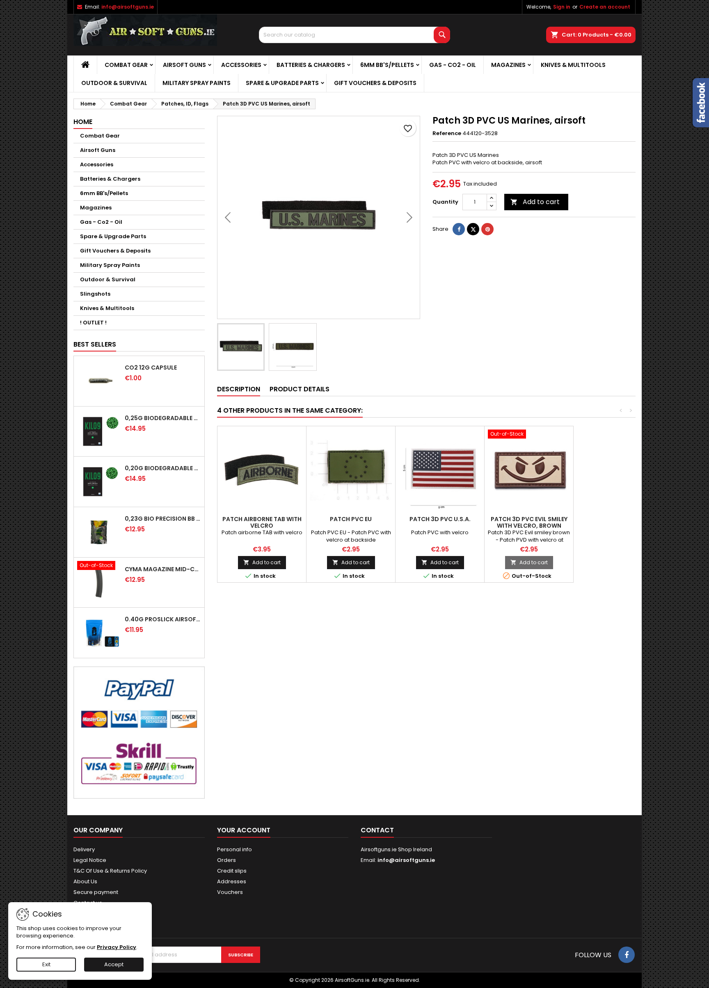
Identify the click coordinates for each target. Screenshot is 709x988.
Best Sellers (94, 344)
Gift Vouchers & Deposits (375, 83)
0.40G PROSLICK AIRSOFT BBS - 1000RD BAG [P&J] (163, 619)
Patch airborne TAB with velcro (262, 522)
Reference (446, 133)
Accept (114, 964)
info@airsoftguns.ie (127, 6)
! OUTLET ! (93, 322)
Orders (226, 860)
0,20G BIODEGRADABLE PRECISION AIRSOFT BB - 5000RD (163, 468)
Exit (46, 964)
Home (82, 121)
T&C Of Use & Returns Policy (110, 871)
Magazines (508, 65)
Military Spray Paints (196, 83)
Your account (243, 830)
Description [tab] (238, 389)
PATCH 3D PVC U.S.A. (440, 519)
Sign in (561, 6)
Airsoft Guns (184, 65)
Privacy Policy (116, 947)
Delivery (84, 849)
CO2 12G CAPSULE (151, 367)
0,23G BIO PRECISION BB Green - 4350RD (163, 518)
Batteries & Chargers (311, 65)
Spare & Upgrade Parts (282, 83)
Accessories (241, 65)
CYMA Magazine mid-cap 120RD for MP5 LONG (163, 569)
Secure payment (95, 892)
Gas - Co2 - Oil (452, 65)
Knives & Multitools (573, 65)
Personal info (234, 849)
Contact (377, 830)
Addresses (231, 881)
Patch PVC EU (351, 519)
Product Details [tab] (299, 389)
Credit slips (232, 871)
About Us (85, 881)
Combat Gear (126, 65)
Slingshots (95, 294)
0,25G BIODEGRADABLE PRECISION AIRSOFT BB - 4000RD (163, 418)
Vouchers (230, 892)
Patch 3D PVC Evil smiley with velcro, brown (529, 522)
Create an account (604, 6)
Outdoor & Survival (114, 83)
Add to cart (535, 202)
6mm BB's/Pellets (387, 65)
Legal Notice (89, 860)
